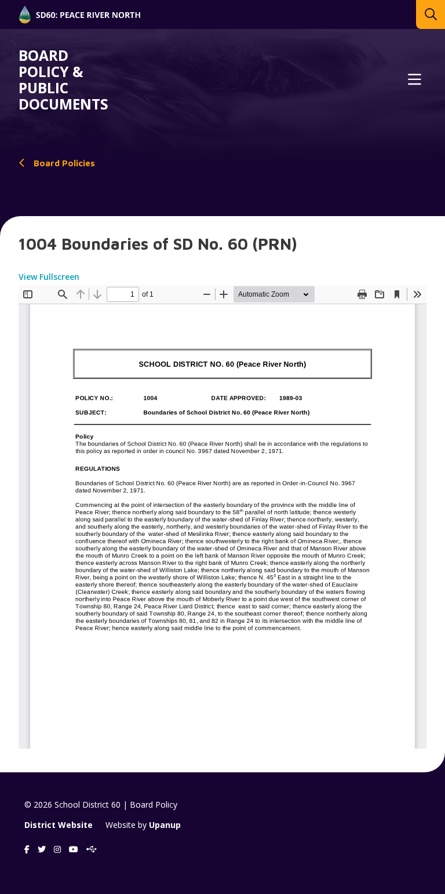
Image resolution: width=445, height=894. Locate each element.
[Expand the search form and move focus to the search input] (430, 14)
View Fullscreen (49, 276)
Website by (143, 824)
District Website (58, 824)
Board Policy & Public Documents (63, 80)
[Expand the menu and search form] (414, 80)
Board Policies (64, 163)
